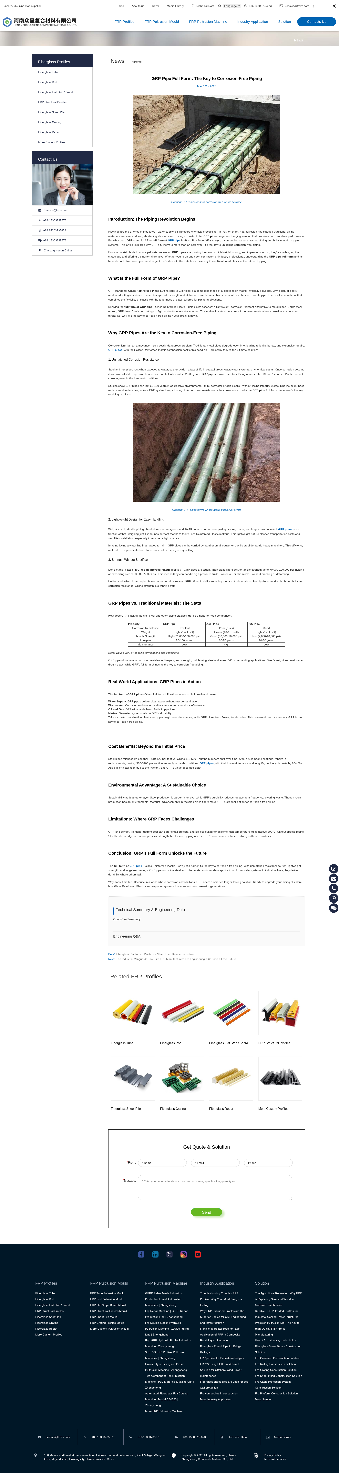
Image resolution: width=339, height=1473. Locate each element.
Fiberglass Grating (49, 122)
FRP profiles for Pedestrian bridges (222, 1358)
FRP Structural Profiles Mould (108, 1311)
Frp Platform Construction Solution (276, 1393)
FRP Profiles (124, 22)
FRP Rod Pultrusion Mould (106, 1299)
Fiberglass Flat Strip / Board (55, 92)
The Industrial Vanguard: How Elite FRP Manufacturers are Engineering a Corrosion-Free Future (176, 959)
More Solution (263, 1399)
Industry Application (252, 22)
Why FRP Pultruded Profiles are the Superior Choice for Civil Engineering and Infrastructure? (223, 1316)
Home (120, 5)
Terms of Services (275, 1459)
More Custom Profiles (51, 142)
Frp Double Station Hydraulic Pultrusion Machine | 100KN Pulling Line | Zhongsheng (167, 1328)
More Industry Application (215, 1399)
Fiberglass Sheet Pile (51, 112)
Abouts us (138, 5)
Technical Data (205, 5)
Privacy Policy (272, 1455)
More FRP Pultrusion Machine (163, 1411)
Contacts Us (316, 22)
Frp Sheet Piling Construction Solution (278, 1375)
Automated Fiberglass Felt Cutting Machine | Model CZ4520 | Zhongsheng (166, 1399)
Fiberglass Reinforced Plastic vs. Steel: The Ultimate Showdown (155, 954)
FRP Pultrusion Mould (162, 22)
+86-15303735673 (54, 220)
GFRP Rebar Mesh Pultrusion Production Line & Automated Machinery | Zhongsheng (163, 1299)
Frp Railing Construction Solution (275, 1364)
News (155, 5)
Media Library (175, 5)
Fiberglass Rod (47, 82)
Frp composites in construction (219, 1393)
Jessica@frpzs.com (297, 5)
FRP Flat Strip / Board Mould (108, 1305)
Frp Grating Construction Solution (276, 1369)
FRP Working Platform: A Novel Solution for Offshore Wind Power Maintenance (220, 1369)
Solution (284, 22)
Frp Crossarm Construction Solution (277, 1358)
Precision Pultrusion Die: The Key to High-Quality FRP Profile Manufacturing (277, 1328)
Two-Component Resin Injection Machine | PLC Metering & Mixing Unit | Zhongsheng (169, 1381)
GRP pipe (174, 240)
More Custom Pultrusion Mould (109, 1328)
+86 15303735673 (260, 5)
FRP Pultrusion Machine (208, 22)
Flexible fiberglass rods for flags (220, 1328)
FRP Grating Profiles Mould (107, 1322)
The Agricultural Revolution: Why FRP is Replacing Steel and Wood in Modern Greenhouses (278, 1299)
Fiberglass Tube (48, 72)
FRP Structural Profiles (52, 102)
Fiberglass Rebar (49, 132)
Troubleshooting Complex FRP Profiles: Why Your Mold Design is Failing (221, 1299)
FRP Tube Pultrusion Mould (107, 1293)
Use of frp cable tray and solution (275, 1340)
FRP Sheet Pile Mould (104, 1316)
